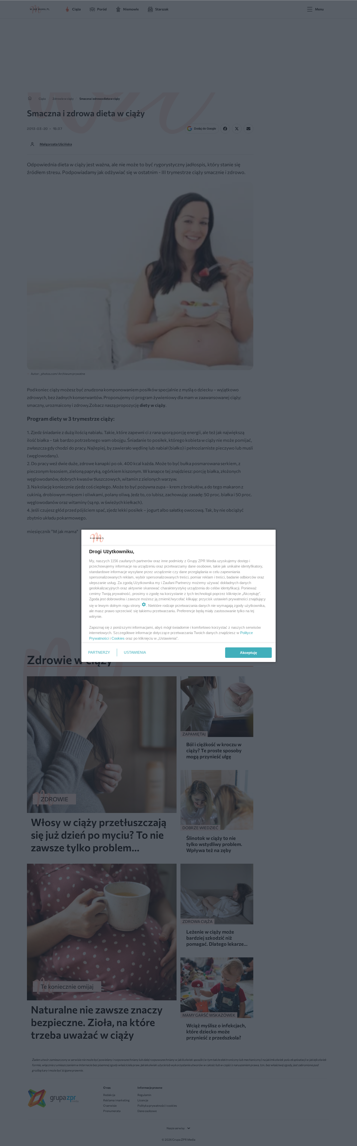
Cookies (118, 638)
